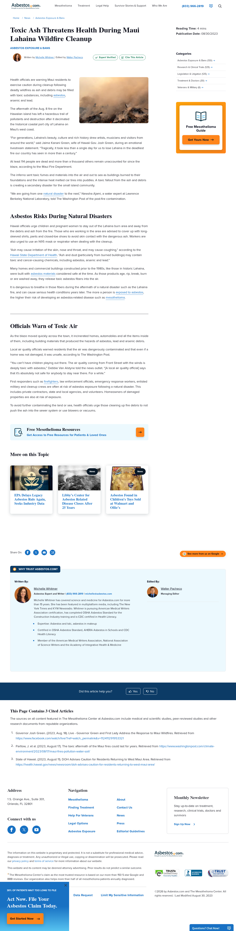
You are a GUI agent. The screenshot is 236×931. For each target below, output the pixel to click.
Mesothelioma (78, 799)
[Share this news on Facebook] (27, 552)
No (152, 691)
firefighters (51, 381)
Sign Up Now (182, 824)
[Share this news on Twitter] (36, 552)
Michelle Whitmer (45, 57)
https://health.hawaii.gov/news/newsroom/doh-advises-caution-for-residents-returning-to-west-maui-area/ (85, 764)
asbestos (59, 95)
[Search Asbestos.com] (220, 6)
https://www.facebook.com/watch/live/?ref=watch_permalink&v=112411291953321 (70, 738)
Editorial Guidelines (131, 831)
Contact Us (124, 807)
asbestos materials (43, 273)
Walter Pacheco (75, 57)
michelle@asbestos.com (98, 594)
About (121, 799)
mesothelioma (115, 297)
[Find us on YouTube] (36, 830)
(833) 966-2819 (74, 594)
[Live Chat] (211, 6)
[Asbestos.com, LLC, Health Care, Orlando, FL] (193, 873)
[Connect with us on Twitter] (24, 830)
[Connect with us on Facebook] (12, 830)
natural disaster (53, 193)
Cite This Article (134, 57)
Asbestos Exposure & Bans (30, 48)
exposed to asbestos (129, 292)
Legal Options (78, 823)
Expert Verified (107, 57)
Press (121, 823)
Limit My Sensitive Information (122, 895)
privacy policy (20, 861)
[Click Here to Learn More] (140, 432)
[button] (63, 6)
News (121, 815)
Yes (135, 691)
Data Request (83, 895)
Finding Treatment (81, 807)
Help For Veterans (81, 815)
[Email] (44, 552)
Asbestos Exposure (81, 831)
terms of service (44, 861)
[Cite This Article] (52, 552)
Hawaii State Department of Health (33, 255)
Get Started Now (22, 918)
